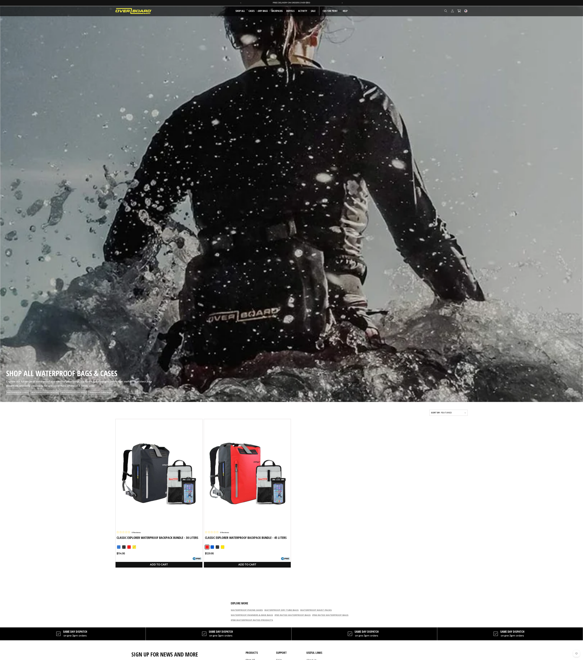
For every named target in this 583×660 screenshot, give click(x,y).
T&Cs (262, 363)
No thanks (264, 349)
